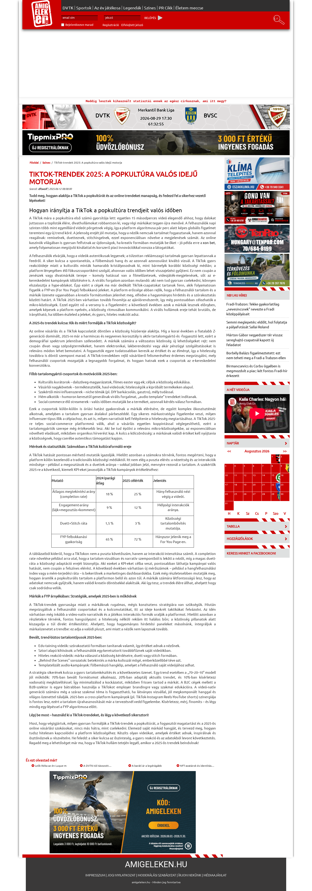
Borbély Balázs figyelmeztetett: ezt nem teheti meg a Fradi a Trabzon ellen (256, 355)
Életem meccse (189, 8)
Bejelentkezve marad (79, 25)
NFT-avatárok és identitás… (196, 765)
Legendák (132, 8)
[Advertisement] (156, 63)
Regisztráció (111, 25)
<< (229, 451)
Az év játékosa (107, 8)
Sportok (83, 8)
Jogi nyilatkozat (121, 875)
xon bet (209, 242)
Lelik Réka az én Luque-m (50, 765)
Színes (150, 8)
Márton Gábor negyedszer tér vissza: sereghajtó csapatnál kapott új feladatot (254, 340)
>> (285, 451)
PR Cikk (165, 8)
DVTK (68, 8)
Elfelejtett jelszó (132, 25)
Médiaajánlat (215, 875)
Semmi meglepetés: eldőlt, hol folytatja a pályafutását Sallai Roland (256, 324)
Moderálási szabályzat (157, 875)
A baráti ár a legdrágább (146, 765)
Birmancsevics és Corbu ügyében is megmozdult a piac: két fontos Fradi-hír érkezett (257, 371)
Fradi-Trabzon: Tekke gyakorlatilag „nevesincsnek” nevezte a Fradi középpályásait (252, 309)
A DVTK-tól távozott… (97, 765)
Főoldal (34, 162)
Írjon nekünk (189, 875)
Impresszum (95, 875)
